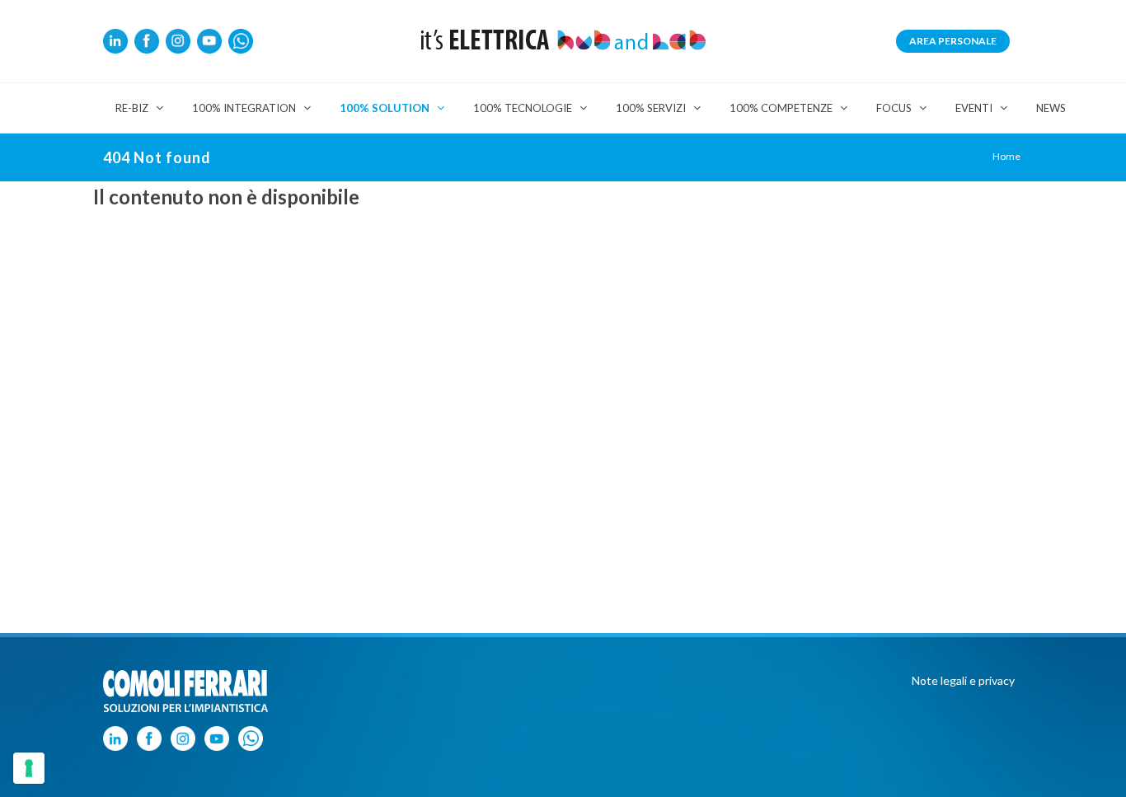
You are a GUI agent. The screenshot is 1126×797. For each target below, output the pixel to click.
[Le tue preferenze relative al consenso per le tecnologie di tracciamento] (29, 768)
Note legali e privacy (963, 680)
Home (1006, 156)
